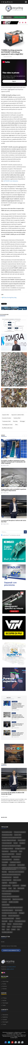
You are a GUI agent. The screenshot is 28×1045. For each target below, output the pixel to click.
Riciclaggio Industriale (20, 848)
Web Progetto (15, 1037)
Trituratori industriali (6, 843)
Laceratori (4, 902)
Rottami (15, 843)
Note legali (5, 1022)
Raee (3, 929)
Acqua (10, 888)
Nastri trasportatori (16, 856)
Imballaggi (23, 885)
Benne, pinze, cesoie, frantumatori (16, 871)
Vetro (16, 424)
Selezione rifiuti (5, 904)
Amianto (18, 918)
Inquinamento (16, 885)
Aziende (4, 988)
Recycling (15, 421)
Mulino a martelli (17, 880)
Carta (20, 851)
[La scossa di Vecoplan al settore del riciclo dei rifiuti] (14, 506)
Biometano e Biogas (17, 924)
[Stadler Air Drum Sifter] (14, 576)
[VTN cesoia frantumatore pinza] (14, 627)
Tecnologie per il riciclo (7, 424)
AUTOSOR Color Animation (11, 181)
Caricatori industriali (6, 880)
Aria (18, 929)
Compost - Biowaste (16, 926)
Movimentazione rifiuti (7, 834)
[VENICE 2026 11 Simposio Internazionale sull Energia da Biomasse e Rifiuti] (14, 753)
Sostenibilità (5, 862)
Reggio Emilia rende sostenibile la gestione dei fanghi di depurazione (13, 490)
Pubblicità (5, 1017)
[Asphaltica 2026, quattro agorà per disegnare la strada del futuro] (7, 732)
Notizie (13, 713)
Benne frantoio (18, 910)
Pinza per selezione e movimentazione (10, 896)
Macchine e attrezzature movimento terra (11, 874)
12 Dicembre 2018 (8, 56)
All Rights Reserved (18, 1032)
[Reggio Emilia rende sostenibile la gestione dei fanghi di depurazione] (14, 477)
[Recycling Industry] (14, 8)
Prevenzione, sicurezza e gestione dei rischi (11, 837)
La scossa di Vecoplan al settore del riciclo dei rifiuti (13, 521)
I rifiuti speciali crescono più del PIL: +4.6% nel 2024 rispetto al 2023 (12, 793)
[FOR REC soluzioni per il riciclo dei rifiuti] (14, 17)
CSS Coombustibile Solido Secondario (10, 891)
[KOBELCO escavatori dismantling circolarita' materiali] (14, 550)
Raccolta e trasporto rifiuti (8, 918)
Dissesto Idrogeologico (14, 915)
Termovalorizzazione (6, 859)
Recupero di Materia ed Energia (9, 840)
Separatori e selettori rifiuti (18, 414)
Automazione (5, 851)
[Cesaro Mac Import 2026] (14, 308)
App (14, 888)
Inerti (8, 929)
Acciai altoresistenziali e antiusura (9, 913)
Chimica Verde (14, 851)
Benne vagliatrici (12, 882)
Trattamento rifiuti (6, 421)
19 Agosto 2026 (4, 796)
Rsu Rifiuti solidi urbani (7, 427)
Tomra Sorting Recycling (10, 297)
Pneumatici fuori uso (6, 877)
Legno (8, 926)
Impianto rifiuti (5, 414)
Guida (3, 1005)
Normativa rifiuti (5, 856)
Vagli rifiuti (4, 882)
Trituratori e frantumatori (19, 832)
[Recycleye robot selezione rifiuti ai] (14, 679)
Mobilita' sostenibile (13, 902)
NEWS (19, 697)
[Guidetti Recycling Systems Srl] (14, 653)
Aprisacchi (16, 877)
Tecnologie (14, 701)
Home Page (5, 981)
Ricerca (11, 921)
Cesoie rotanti (12, 865)
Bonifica (13, 929)
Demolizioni (16, 859)
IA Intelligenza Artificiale (7, 848)
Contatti (4, 1019)
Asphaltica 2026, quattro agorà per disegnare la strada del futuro (18, 734)
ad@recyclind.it (10, 969)
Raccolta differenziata (7, 832)
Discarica (4, 915)
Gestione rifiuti (17, 418)
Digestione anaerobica (17, 899)
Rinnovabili (4, 921)
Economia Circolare (6, 418)
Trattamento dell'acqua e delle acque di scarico (12, 907)
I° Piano (14, 722)
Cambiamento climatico (15, 862)
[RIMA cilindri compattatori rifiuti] (14, 602)
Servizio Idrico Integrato (7, 910)
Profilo (4, 984)
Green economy (21, 840)
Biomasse (18, 854)
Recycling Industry (10, 1032)
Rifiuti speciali (21, 888)
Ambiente (4, 865)
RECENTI (9, 697)
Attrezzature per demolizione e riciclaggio (11, 845)
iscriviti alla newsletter (11, 950)
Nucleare (4, 888)
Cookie (4, 1024)
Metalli (3, 924)
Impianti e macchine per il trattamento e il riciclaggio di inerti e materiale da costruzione (13, 868)
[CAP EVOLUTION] (14, 22)
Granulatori (22, 843)
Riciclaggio (22, 421)
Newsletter (5, 1014)
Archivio (4, 986)
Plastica (9, 924)
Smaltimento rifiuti (6, 885)
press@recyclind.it (11, 966)
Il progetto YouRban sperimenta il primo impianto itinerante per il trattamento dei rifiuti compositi (13, 462)
